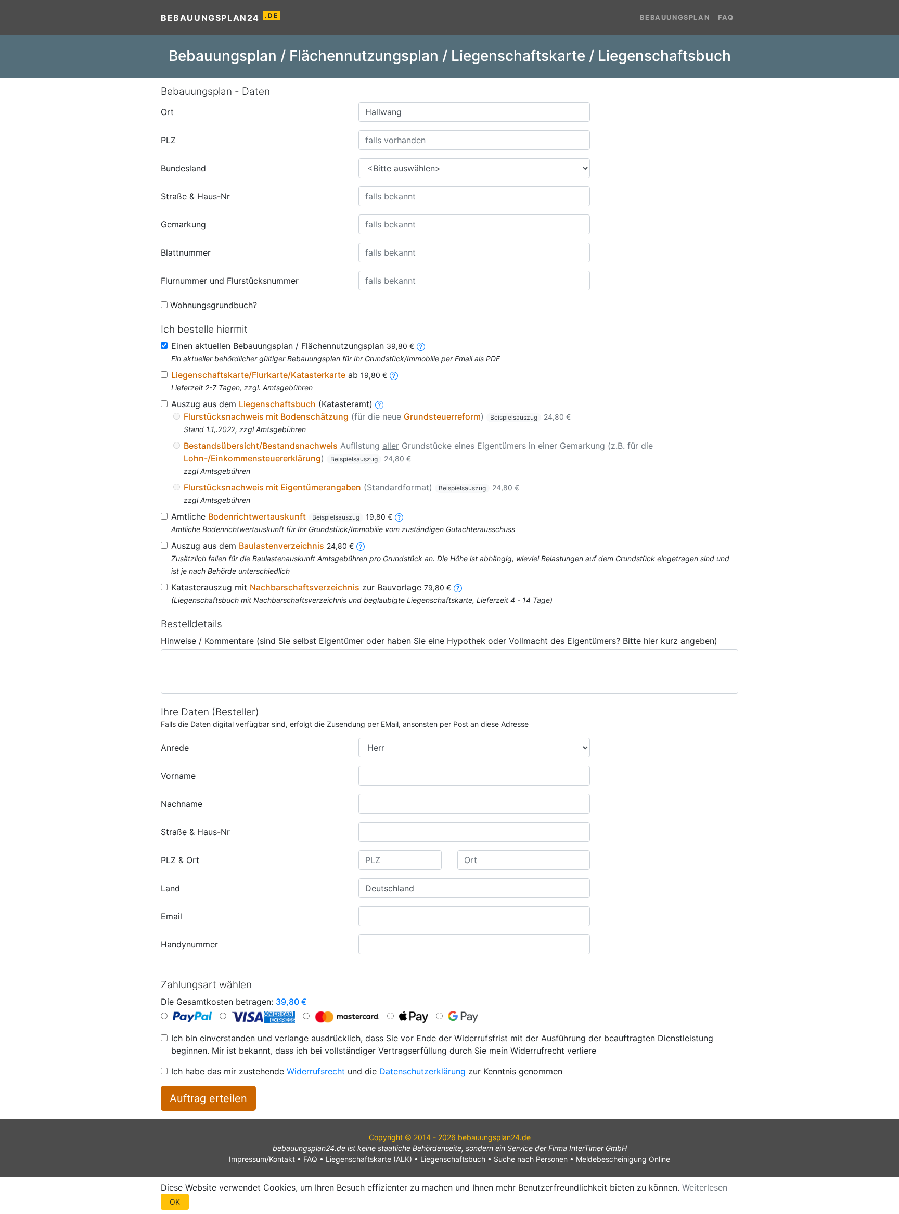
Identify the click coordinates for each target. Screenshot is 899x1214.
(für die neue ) (377, 416)
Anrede (175, 747)
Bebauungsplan (675, 17)
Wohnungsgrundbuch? (213, 305)
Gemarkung (183, 224)
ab (279, 375)
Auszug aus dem (262, 545)
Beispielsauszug (513, 417)
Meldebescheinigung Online (623, 1159)
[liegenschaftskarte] (394, 375)
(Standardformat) (351, 487)
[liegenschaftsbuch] (379, 404)
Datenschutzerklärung (422, 1071)
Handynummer (189, 944)
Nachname (181, 804)
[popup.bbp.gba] (421, 345)
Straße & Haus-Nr (195, 196)
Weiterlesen (704, 1187)
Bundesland (183, 168)
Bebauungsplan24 (219, 17)
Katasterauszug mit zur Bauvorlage (311, 587)
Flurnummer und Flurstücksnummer (230, 280)
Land (170, 888)
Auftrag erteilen (208, 1098)
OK (175, 1201)
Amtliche (281, 516)
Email (171, 916)
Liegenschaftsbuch (452, 1159)
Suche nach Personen (531, 1159)
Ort (167, 112)
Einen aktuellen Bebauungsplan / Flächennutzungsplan (292, 345)
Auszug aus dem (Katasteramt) (272, 404)
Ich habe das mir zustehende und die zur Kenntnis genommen (366, 1071)
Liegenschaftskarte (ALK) (369, 1159)
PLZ (168, 140)
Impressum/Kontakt (262, 1159)
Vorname (178, 775)
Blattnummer (186, 252)
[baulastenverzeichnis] (360, 545)
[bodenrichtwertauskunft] (399, 516)
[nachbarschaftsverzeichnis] (458, 587)
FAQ (726, 17)
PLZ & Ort (180, 860)
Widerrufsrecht (316, 1071)
